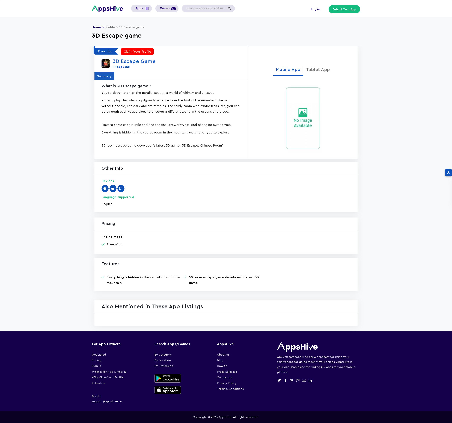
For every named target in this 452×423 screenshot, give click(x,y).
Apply (229, 8)
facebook (285, 380)
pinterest (291, 380)
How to (222, 366)
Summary (104, 76)
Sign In (96, 366)
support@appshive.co (107, 401)
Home (96, 27)
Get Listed (99, 354)
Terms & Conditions (230, 389)
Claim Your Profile (137, 51)
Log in (315, 9)
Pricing (97, 360)
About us (223, 354)
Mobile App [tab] (288, 69)
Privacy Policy (226, 383)
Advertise (98, 383)
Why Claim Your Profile (107, 377)
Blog (220, 360)
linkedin (310, 380)
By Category (163, 354)
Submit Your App (344, 9)
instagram (298, 380)
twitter (279, 380)
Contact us (224, 377)
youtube (304, 380)
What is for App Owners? (109, 371)
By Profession (163, 366)
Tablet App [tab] (318, 69)
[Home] (109, 8)
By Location (162, 360)
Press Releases (227, 371)
